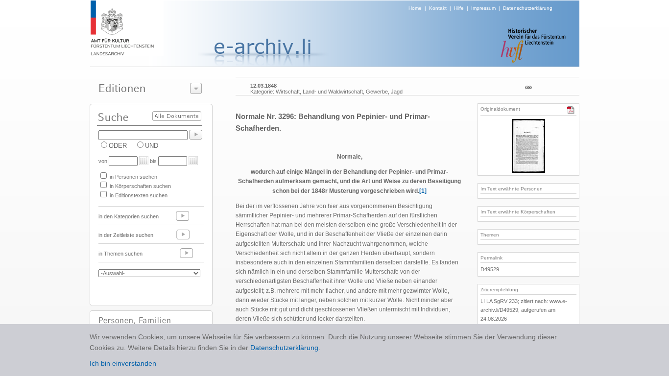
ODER (118, 145)
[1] (423, 191)
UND (151, 145)
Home (415, 8)
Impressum (483, 8)
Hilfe (459, 8)
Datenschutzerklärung (527, 8)
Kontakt (438, 8)
